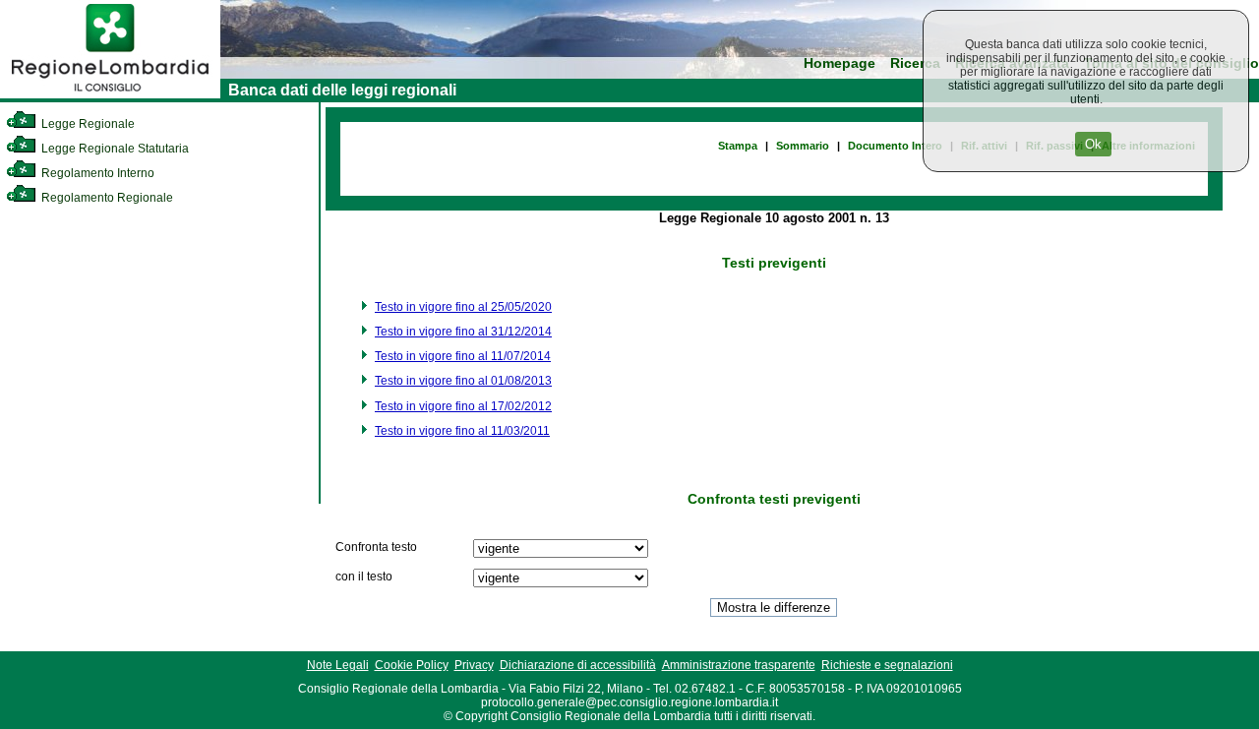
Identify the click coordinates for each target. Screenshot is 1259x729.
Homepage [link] (839, 63)
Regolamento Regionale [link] (105, 198)
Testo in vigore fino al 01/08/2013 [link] (463, 381)
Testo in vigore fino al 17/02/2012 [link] (463, 406)
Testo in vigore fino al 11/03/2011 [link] (462, 431)
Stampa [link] (737, 146)
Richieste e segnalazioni (887, 665)
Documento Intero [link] (895, 146)
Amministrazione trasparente (738, 665)
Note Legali (338, 665)
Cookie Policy (412, 665)
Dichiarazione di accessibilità (578, 665)
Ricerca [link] (915, 63)
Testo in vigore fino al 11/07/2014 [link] (463, 356)
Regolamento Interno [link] (96, 173)
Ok (1093, 144)
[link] (110, 94)
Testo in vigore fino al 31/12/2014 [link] (463, 331)
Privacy (474, 665)
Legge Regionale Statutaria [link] (113, 148)
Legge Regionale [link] (86, 124)
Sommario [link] (802, 146)
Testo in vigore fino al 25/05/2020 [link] (463, 307)
